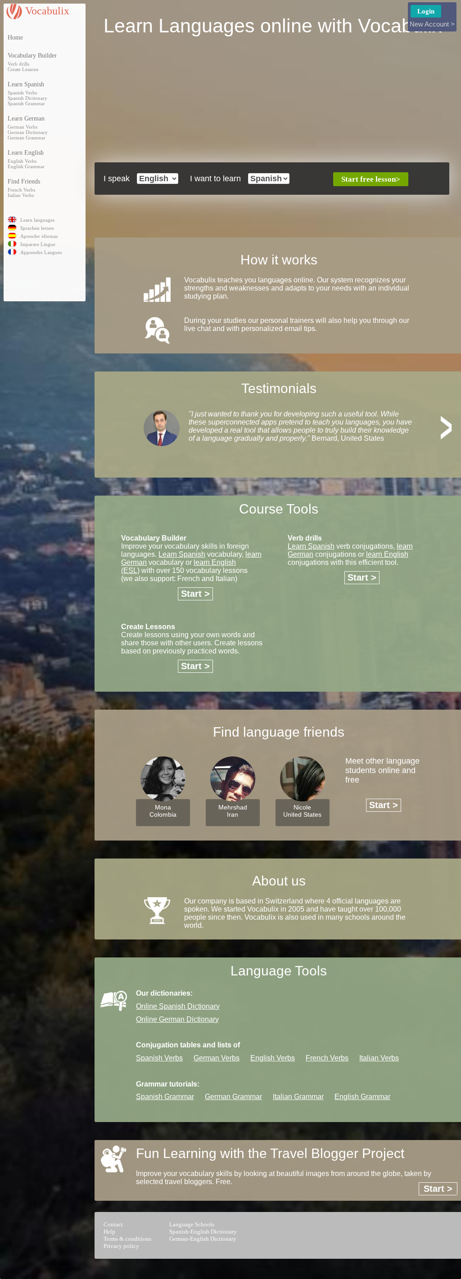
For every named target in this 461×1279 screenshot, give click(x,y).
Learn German (26, 118)
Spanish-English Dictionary (203, 1231)
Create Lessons (23, 69)
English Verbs (22, 161)
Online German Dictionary (177, 1019)
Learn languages (37, 220)
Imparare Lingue (37, 244)
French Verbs (21, 189)
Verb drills (18, 64)
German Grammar (26, 137)
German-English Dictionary (202, 1238)
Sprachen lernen (37, 228)
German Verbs (22, 127)
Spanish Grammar (26, 103)
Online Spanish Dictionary (178, 1006)
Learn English (26, 152)
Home (15, 37)
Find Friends (24, 181)
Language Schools (191, 1224)
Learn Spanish (26, 84)
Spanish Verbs (22, 92)
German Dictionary (28, 132)
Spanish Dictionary (27, 98)
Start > (195, 594)
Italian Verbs (21, 195)
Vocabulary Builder (32, 55)
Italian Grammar (298, 1096)
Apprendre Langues (41, 252)
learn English (387, 554)
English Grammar (26, 166)
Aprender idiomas (39, 236)
